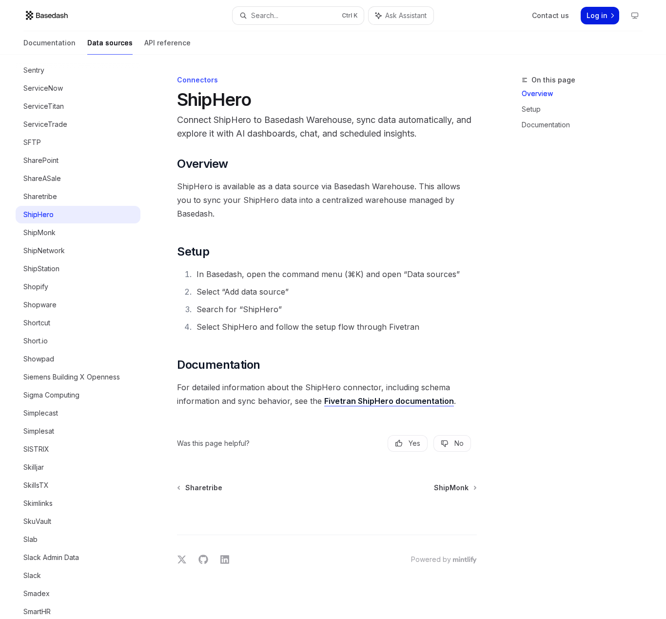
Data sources (110, 43)
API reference (167, 43)
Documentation (49, 43)
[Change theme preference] (635, 15)
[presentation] (86, 337)
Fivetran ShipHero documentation (389, 401)
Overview (537, 93)
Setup (531, 109)
